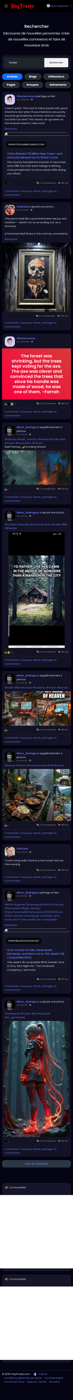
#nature (37, 443)
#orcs (47, 904)
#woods (23, 524)
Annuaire (54, 1381)
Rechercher (56, 62)
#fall (50, 765)
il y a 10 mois (23, 341)
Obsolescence (26, 96)
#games (19, 904)
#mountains (23, 443)
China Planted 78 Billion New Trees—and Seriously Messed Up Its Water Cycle (34, 155)
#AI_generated (15, 1017)
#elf (34, 1013)
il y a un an (22, 434)
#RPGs (9, 904)
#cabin (56, 524)
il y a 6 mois (22, 210)
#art (63, 439)
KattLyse (22, 848)
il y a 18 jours (23, 99)
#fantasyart (13, 908)
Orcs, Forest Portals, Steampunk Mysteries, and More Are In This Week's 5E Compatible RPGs (35, 954)
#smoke (54, 439)
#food (31, 765)
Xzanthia (22, 206)
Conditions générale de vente (23, 1378)
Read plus (11, 128)
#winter (59, 765)
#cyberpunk (12, 1013)
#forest (10, 443)
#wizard (43, 439)
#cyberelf (44, 1013)
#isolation (11, 524)
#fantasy (11, 439)
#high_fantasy (30, 908)
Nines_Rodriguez (28, 427)
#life (65, 524)
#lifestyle (11, 528)
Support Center (37, 1381)
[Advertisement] (36, 1231)
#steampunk (34, 904)
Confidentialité (53, 1378)
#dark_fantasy (27, 439)
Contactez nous (14, 1381)
